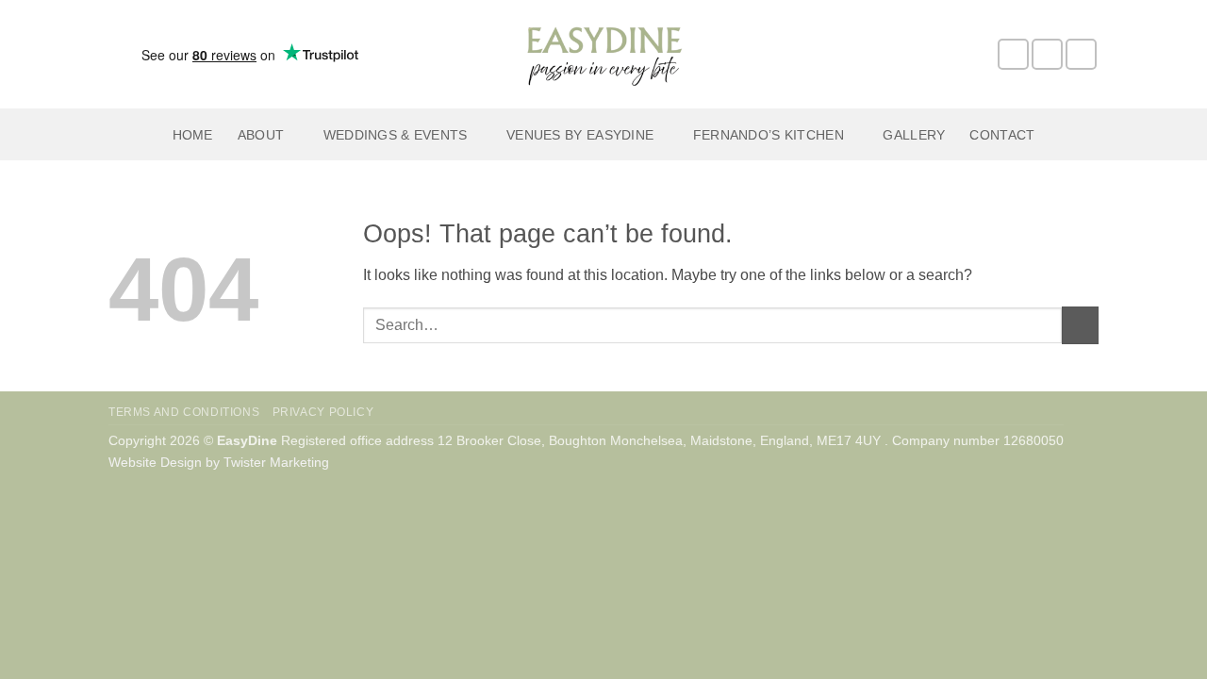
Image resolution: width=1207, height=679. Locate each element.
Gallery (914, 134)
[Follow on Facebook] (1013, 54)
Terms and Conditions (183, 412)
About (261, 134)
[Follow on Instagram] (1047, 54)
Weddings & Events (395, 134)
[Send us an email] (1081, 54)
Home (193, 134)
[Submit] (1080, 324)
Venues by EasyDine (579, 134)
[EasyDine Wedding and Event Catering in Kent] (603, 54)
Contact (1001, 134)
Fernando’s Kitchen (768, 134)
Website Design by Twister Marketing (218, 462)
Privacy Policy (323, 412)
